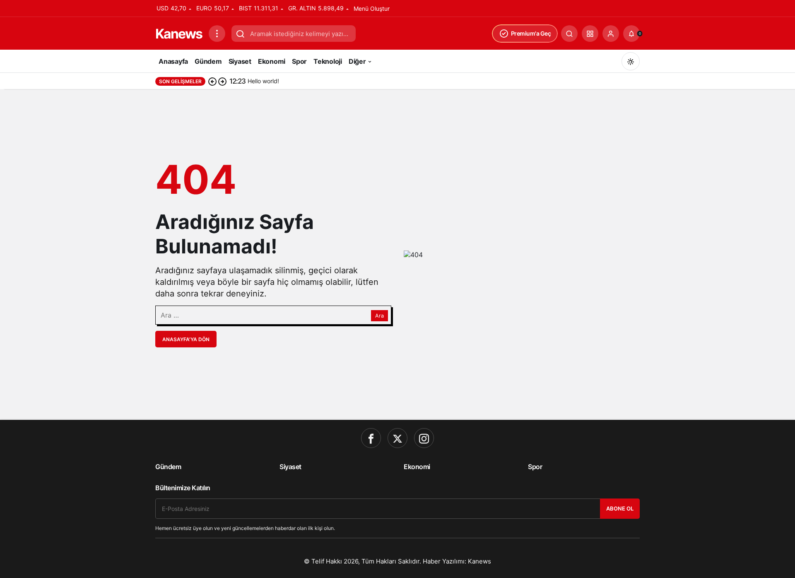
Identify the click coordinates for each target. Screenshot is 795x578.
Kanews (178, 34)
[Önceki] (212, 81)
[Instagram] (424, 438)
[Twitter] (397, 438)
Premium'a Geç (531, 33)
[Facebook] (371, 438)
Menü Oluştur (372, 8)
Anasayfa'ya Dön (186, 339)
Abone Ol (620, 508)
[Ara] (569, 33)
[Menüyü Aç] (217, 33)
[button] (590, 33)
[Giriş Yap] (610, 33)
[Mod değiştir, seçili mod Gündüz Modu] (631, 61)
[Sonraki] (222, 81)
